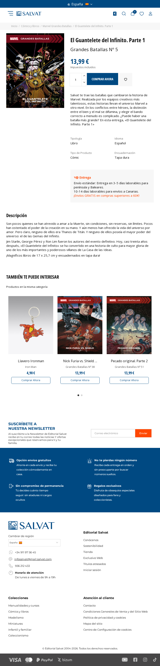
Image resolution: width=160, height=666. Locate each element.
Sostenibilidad (93, 545)
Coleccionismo (18, 635)
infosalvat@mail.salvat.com (33, 559)
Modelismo (16, 617)
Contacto (89, 605)
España (77, 4)
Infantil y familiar (19, 629)
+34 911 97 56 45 (25, 552)
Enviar (143, 433)
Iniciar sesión (92, 570)
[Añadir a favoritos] (125, 79)
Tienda (88, 552)
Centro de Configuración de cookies (107, 629)
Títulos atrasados (94, 564)
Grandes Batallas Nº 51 (129, 367)
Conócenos (90, 540)
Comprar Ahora (30, 380)
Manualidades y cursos (23, 605)
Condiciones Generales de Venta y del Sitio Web (115, 611)
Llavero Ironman (31, 361)
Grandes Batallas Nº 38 (80, 367)
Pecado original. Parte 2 (129, 361)
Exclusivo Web (93, 558)
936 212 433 (22, 565)
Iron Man (30, 367)
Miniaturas (15, 623)
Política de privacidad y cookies (104, 617)
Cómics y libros (18, 611)
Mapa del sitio (92, 623)
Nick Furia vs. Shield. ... (80, 361)
